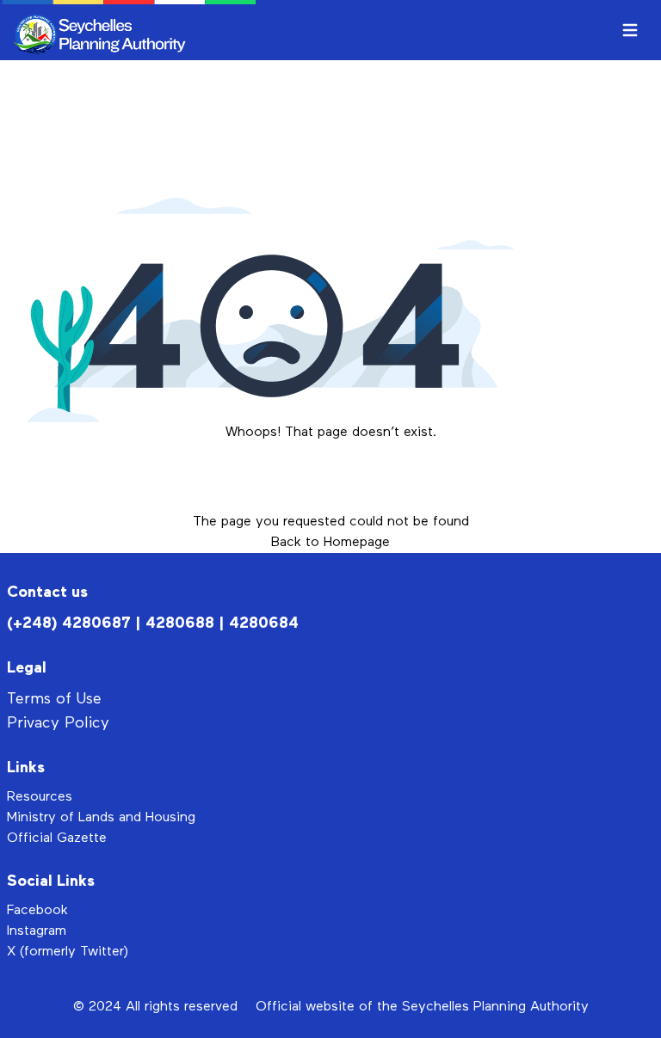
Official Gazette (57, 838)
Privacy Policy (58, 723)
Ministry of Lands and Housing (101, 818)
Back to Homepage (330, 543)
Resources (39, 797)
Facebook (37, 911)
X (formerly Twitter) (67, 952)
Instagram (36, 931)
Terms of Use (54, 699)
